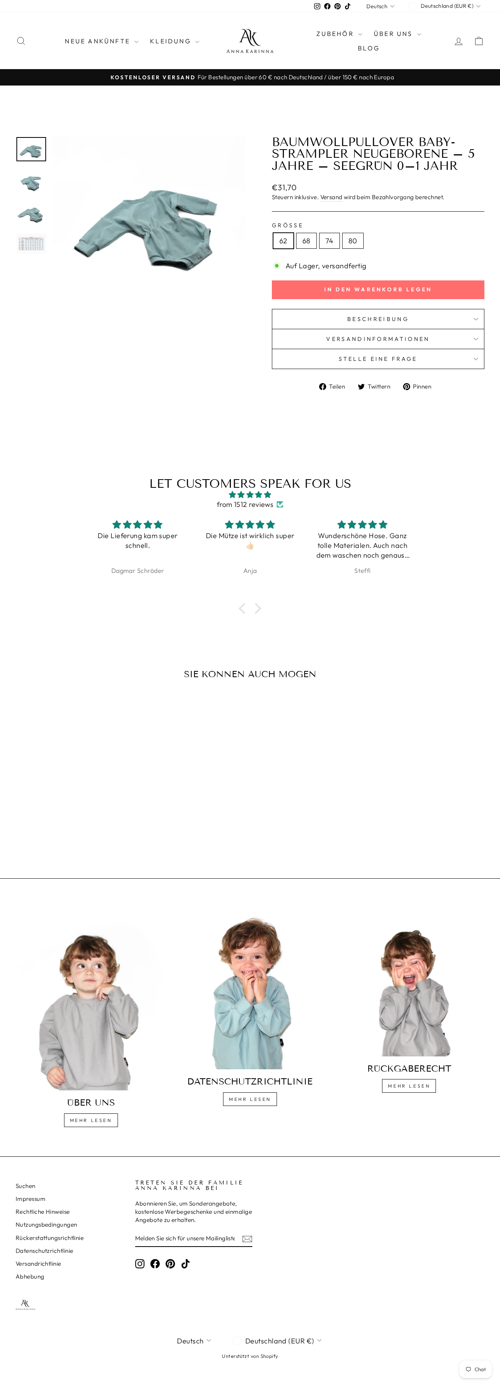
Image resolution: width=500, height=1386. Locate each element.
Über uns (394, 33)
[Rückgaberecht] (409, 982)
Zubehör (336, 33)
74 (329, 240)
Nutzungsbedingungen (46, 1224)
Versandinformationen (378, 338)
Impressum (30, 1198)
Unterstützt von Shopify (250, 1356)
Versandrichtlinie (38, 1263)
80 (352, 240)
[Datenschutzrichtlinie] (250, 988)
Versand (331, 197)
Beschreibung (378, 319)
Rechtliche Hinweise (43, 1211)
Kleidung (171, 41)
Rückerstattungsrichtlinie (50, 1238)
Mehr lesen (91, 1120)
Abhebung (30, 1276)
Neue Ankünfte (98, 41)
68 (306, 240)
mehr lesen (250, 1099)
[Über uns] (91, 999)
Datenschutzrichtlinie (44, 1250)
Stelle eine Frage (378, 358)
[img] (250, 494)
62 (283, 240)
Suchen (26, 1186)
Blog (369, 48)
